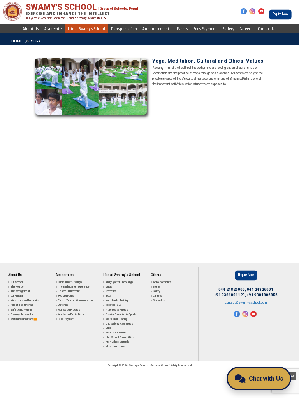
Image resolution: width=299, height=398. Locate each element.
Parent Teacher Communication (75, 300)
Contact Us (267, 28)
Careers (245, 28)
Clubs (108, 328)
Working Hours (66, 295)
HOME (17, 41)
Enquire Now (280, 14)
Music (109, 286)
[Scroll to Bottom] (292, 376)
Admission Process (69, 309)
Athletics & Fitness (117, 309)
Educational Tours (115, 346)
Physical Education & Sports (121, 314)
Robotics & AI (113, 305)
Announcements (156, 28)
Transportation (124, 28)
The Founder (18, 286)
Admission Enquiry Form (71, 314)
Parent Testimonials (22, 305)
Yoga (35, 41)
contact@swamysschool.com (246, 302)
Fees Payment (205, 28)
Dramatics (111, 291)
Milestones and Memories (25, 300)
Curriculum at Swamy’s (70, 282)
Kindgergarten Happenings (119, 282)
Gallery (228, 28)
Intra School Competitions (120, 337)
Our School (17, 282)
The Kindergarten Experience (74, 286)
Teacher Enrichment (69, 291)
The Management (20, 291)
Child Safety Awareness (119, 323)
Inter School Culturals (117, 342)
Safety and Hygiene (21, 309)
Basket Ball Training (116, 319)
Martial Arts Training (117, 300)
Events (182, 28)
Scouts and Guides (116, 332)
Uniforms (63, 305)
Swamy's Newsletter (23, 314)
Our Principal (17, 295)
